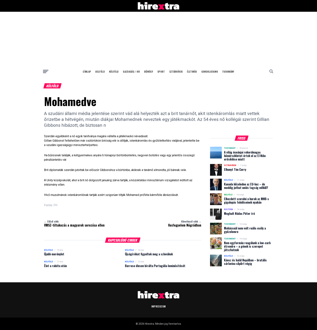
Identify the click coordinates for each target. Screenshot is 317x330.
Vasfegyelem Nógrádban (184, 223)
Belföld (100, 71)
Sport (161, 71)
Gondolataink (209, 71)
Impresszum (158, 306)
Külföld (114, 71)
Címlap (87, 71)
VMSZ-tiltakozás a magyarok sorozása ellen (74, 223)
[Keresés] (271, 71)
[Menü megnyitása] (45, 71)
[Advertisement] (158, 39)
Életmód (192, 71)
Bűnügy (148, 71)
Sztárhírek (176, 71)
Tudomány (228, 71)
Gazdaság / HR (131, 71)
